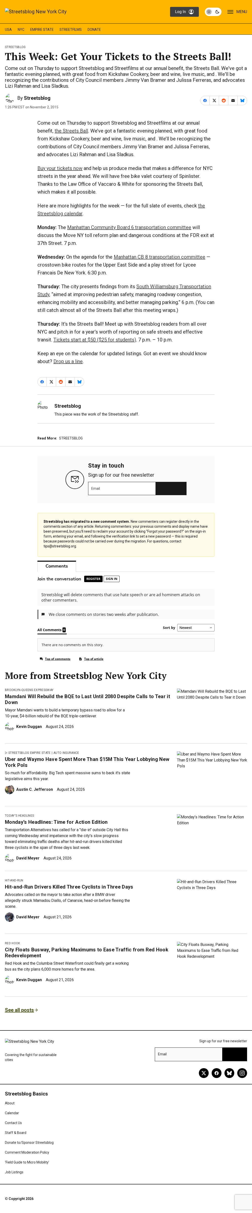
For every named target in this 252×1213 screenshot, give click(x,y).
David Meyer (28, 858)
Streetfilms (71, 30)
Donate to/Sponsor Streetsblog (29, 1143)
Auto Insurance (66, 752)
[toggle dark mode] (213, 12)
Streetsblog (15, 47)
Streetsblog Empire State (29, 752)
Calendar (12, 1113)
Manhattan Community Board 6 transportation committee (129, 227)
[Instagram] (242, 1073)
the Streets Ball (71, 131)
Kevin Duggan (29, 726)
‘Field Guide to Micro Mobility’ (27, 1162)
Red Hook (12, 943)
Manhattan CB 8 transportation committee (159, 257)
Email (95, 488)
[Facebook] (216, 1073)
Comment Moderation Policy (27, 1152)
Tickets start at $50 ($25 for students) (94, 340)
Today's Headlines (19, 815)
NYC (21, 30)
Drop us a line (68, 361)
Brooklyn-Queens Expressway (29, 690)
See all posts (19, 1010)
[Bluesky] (229, 1073)
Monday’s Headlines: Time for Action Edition (56, 822)
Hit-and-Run (14, 880)
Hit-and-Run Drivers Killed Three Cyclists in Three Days (69, 887)
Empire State (42, 30)
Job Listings (14, 1172)
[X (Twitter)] (204, 1073)
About (10, 1103)
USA (8, 30)
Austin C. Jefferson (34, 789)
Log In (180, 11)
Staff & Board (15, 1133)
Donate (94, 30)
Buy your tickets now (59, 168)
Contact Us (13, 1123)
